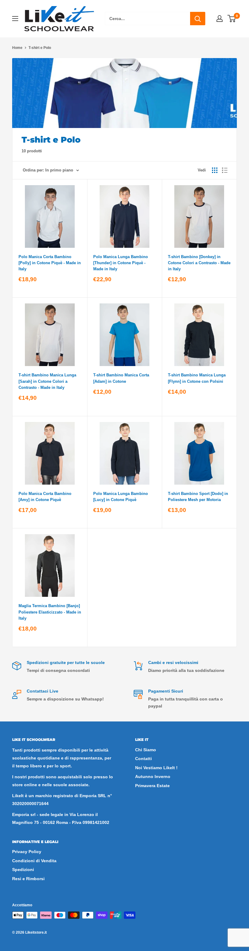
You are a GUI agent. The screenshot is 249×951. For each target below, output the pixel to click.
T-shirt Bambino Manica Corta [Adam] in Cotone (121, 378)
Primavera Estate (152, 785)
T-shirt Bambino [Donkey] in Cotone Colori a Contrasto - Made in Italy (199, 262)
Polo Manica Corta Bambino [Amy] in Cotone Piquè (45, 496)
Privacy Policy (26, 851)
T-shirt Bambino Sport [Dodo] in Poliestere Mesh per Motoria (198, 496)
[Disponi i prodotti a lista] (224, 170)
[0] (232, 18)
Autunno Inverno (152, 776)
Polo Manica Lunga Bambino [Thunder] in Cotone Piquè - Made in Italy (120, 262)
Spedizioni (23, 869)
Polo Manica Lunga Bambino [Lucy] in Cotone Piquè (120, 496)
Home (17, 48)
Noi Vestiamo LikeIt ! (156, 767)
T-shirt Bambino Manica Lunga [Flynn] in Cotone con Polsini (197, 378)
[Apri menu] (15, 18)
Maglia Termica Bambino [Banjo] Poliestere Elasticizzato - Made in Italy (50, 611)
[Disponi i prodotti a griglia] (214, 170)
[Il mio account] (220, 18)
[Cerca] (197, 18)
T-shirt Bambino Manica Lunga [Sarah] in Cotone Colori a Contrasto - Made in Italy (47, 381)
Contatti (143, 758)
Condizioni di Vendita (34, 860)
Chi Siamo (145, 749)
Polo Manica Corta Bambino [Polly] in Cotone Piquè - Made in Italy (50, 262)
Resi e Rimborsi (28, 878)
